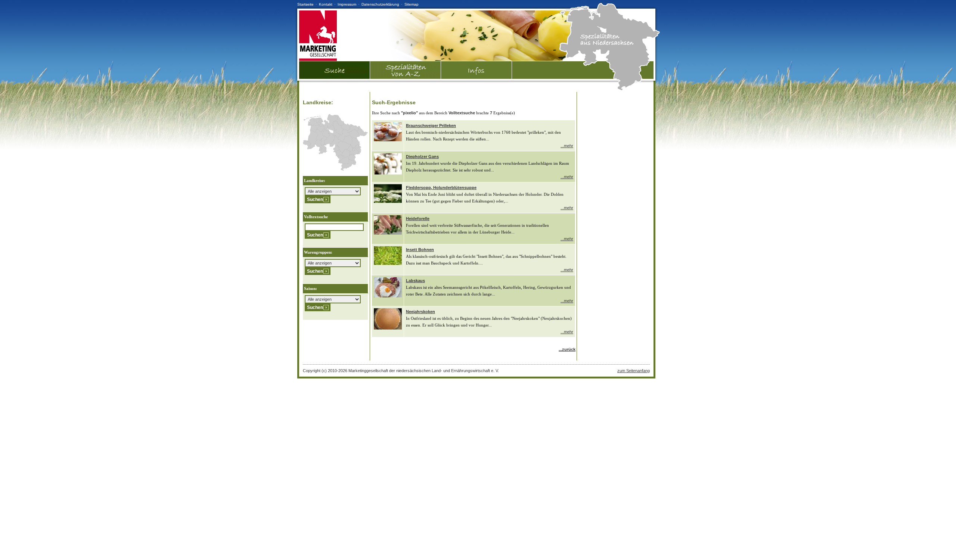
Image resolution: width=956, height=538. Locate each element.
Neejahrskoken (420, 311)
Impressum (347, 4)
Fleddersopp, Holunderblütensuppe (441, 187)
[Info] (476, 70)
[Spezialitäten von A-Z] (405, 77)
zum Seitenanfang (633, 370)
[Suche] (334, 77)
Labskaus (415, 280)
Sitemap (411, 4)
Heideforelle (417, 218)
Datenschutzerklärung (380, 4)
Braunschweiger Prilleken (431, 125)
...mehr (567, 145)
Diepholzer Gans (422, 156)
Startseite (305, 4)
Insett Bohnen (420, 249)
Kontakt (325, 4)
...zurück (567, 349)
